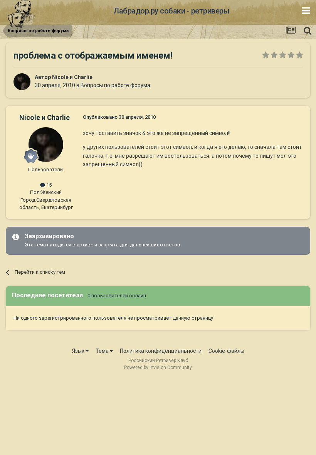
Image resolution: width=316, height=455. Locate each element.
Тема (103, 351)
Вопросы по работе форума (115, 85)
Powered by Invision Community (158, 367)
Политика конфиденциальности (161, 351)
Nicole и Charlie (72, 77)
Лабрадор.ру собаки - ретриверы (171, 10)
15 (48, 185)
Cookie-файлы (226, 351)
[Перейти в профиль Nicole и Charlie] (21, 81)
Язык (79, 351)
